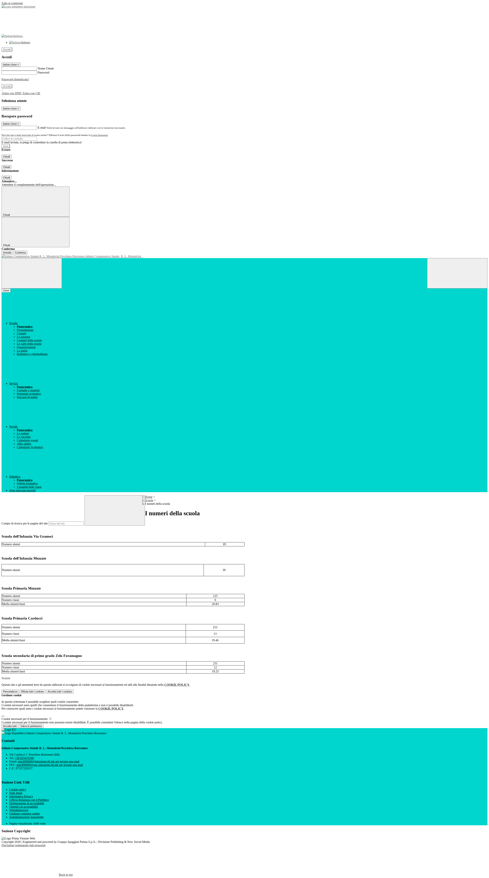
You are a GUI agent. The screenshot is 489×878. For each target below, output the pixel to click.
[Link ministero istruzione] (18, 6)
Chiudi (6, 156)
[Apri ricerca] (457, 273)
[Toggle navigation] (32, 273)
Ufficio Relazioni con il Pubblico (29, 799)
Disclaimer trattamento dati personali (23, 845)
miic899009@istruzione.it (48, 761)
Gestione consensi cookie (24, 813)
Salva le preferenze (31, 726)
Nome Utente (46, 68)
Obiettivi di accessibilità (23, 806)
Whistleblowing (18, 810)
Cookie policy (17, 789)
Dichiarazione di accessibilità (26, 803)
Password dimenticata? (15, 79)
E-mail (42, 127)
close (6, 290)
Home (148, 496)
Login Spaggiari (99, 135)
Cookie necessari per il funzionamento (25, 718)
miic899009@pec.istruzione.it (49, 765)
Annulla (7, 252)
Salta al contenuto (12, 3)
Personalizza (10, 691)
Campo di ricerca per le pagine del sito (25, 523)
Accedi (7, 49)
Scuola (149, 500)
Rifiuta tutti (32, 691)
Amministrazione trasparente (26, 817)
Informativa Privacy (21, 796)
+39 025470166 (24, 758)
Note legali (15, 793)
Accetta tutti (60, 691)
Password (43, 72)
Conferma (20, 252)
